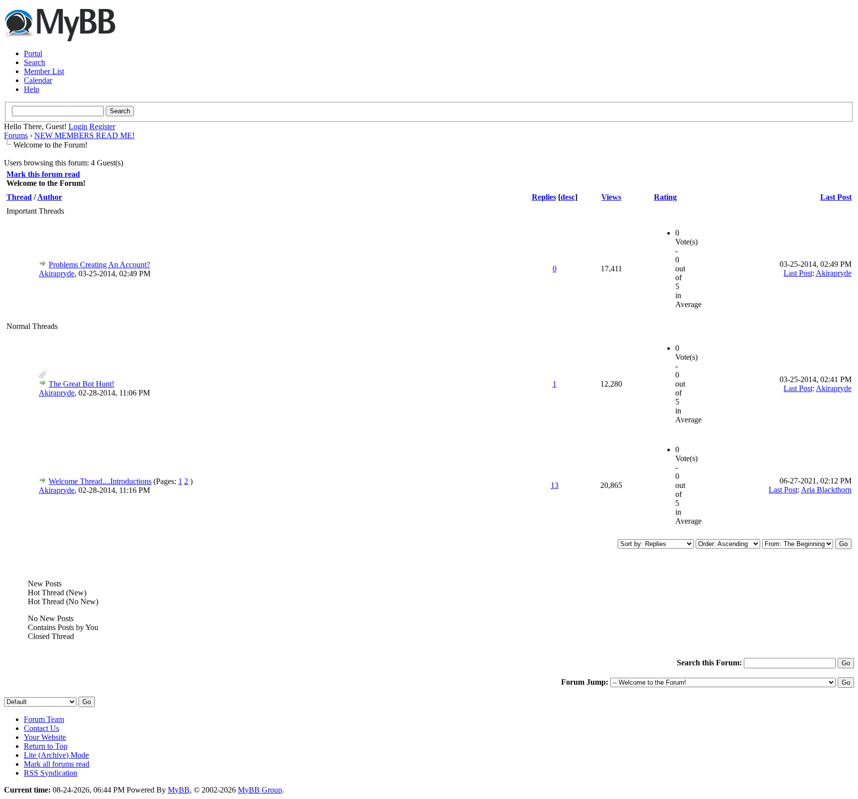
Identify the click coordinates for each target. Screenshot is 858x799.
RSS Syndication (50, 773)
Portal (33, 53)
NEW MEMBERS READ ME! (84, 135)
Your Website (45, 737)
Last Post (836, 197)
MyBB (179, 790)
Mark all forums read (56, 764)
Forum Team (44, 719)
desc (568, 197)
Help (31, 89)
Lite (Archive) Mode (56, 755)
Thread (19, 197)
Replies (544, 197)
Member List (44, 71)
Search (34, 62)
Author (49, 197)
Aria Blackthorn (826, 489)
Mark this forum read (43, 174)
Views (611, 197)
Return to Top (46, 746)
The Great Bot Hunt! (81, 384)
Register (102, 126)
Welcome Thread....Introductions (100, 481)
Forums (16, 135)
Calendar (38, 80)
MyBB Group (260, 790)
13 (555, 485)
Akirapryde (56, 273)
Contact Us (41, 728)
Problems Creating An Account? (99, 264)
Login (78, 126)
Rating (665, 197)
